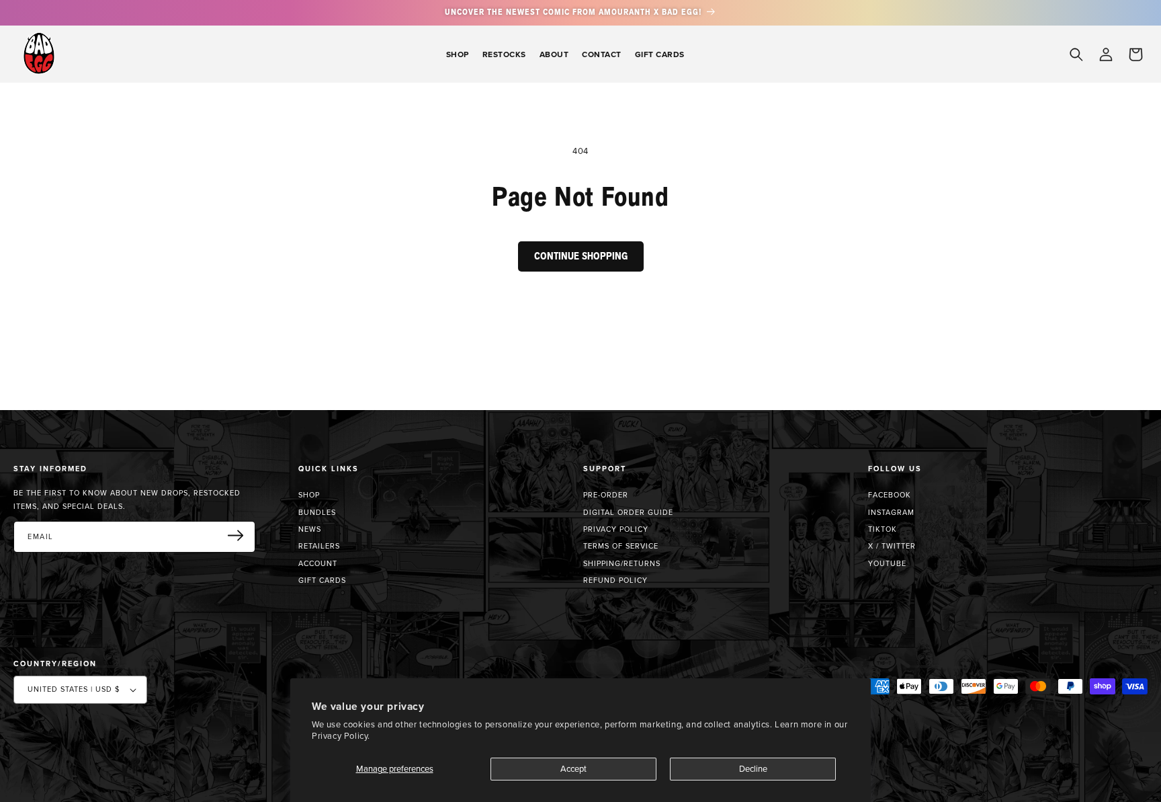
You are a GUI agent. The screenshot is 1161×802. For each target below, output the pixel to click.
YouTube (887, 563)
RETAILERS (319, 545)
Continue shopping (581, 256)
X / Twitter (892, 545)
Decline (753, 768)
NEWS (309, 529)
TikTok (882, 529)
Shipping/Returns (621, 563)
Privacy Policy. (341, 735)
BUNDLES (317, 512)
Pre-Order (605, 495)
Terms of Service (620, 545)
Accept (573, 768)
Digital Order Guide (628, 512)
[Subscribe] (240, 536)
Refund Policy (615, 580)
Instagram (891, 512)
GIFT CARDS (322, 580)
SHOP (309, 495)
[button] (457, 54)
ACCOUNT (317, 563)
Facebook (889, 494)
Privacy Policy (615, 529)
